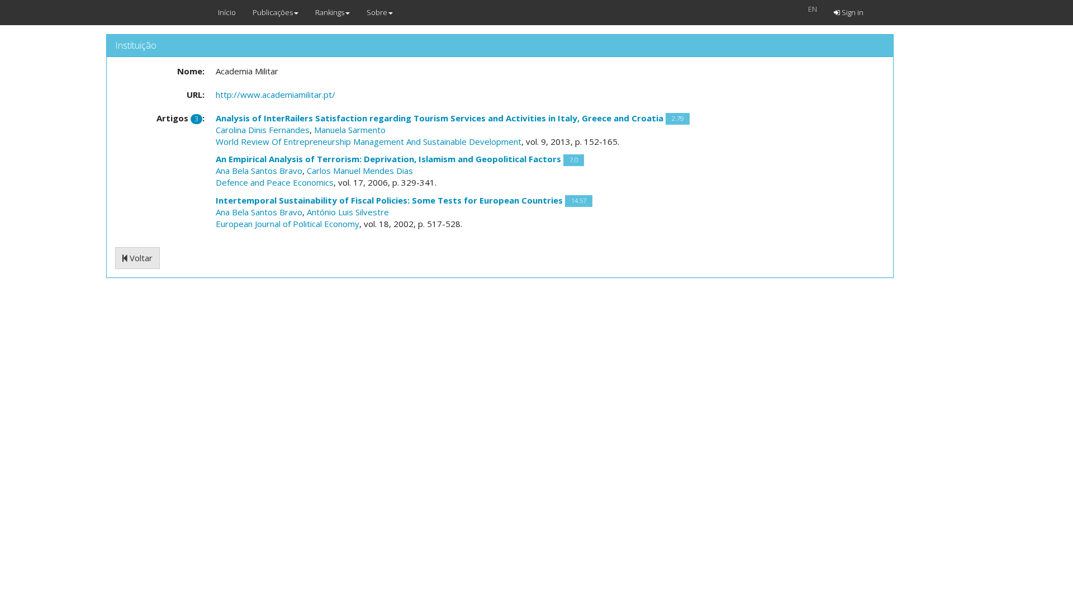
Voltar (140, 257)
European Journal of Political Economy (287, 223)
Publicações (273, 12)
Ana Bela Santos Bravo (259, 170)
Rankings (329, 12)
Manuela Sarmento (350, 129)
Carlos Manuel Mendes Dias (360, 170)
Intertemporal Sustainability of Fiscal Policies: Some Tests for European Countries (389, 200)
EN (812, 9)
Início (227, 12)
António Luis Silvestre (348, 212)
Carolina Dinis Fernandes (263, 129)
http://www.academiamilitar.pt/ (275, 94)
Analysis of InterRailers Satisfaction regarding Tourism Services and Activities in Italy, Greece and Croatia (439, 118)
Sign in (851, 12)
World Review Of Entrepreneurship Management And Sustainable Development (368, 141)
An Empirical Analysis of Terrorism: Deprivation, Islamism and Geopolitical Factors (388, 158)
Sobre (377, 12)
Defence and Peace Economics (275, 182)
